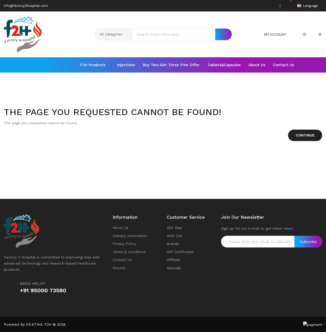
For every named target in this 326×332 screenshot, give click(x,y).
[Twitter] (257, 6)
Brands (173, 244)
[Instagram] (264, 6)
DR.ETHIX (34, 324)
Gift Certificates (180, 252)
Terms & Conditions (129, 252)
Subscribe (308, 242)
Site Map (174, 228)
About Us (120, 228)
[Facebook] (249, 6)
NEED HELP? (32, 283)
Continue (305, 135)
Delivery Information (130, 236)
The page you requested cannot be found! (171, 94)
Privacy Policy (124, 244)
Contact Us (122, 260)
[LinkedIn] (272, 6)
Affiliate (173, 260)
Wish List (174, 236)
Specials (174, 268)
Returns (119, 268)
